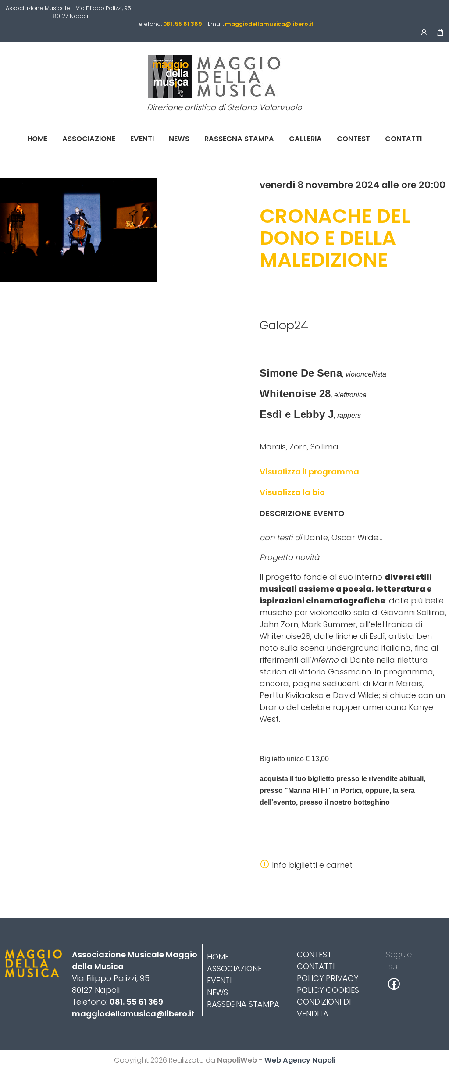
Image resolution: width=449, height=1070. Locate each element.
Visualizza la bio (292, 492)
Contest (353, 139)
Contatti (403, 139)
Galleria (305, 139)
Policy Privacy (327, 978)
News (179, 139)
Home (37, 139)
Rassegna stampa (239, 139)
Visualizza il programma (309, 471)
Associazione (88, 139)
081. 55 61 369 (136, 1001)
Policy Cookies (328, 989)
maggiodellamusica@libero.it (133, 1013)
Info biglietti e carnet (312, 865)
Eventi (142, 139)
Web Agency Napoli (299, 1060)
